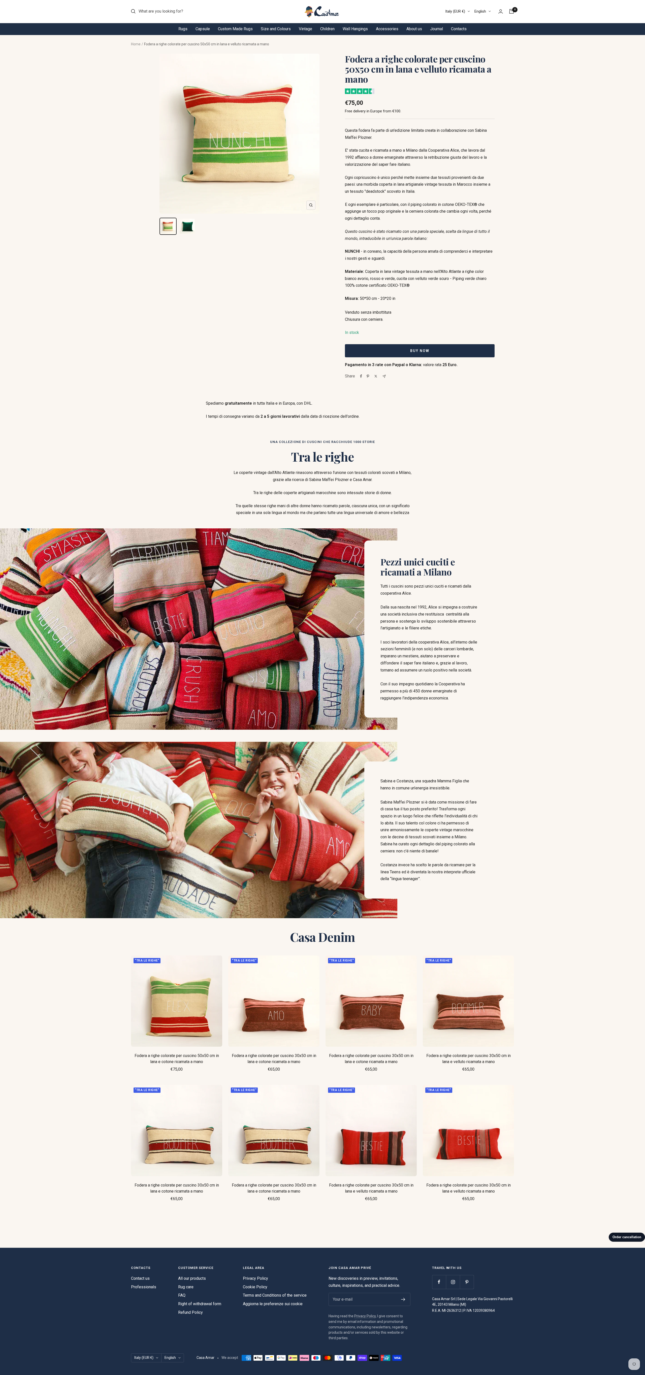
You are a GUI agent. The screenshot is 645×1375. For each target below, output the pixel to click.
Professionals (143, 1287)
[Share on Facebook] (361, 376)
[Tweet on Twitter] (376, 376)
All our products (192, 1278)
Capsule (203, 28)
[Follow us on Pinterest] (467, 1282)
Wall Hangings (355, 28)
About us (414, 28)
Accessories (387, 28)
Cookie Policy (255, 1287)
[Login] (500, 11)
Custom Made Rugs (235, 28)
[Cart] (511, 11)
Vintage (305, 28)
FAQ (181, 1295)
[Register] (403, 1299)
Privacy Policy (255, 1278)
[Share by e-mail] (384, 376)
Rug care (186, 1287)
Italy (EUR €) (455, 11)
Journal (436, 28)
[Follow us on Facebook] (439, 1282)
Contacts (459, 28)
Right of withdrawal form (199, 1303)
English (480, 11)
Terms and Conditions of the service (275, 1295)
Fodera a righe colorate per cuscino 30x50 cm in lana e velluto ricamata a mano (468, 1058)
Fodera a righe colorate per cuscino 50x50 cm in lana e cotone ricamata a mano (177, 1058)
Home (136, 44)
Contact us (140, 1278)
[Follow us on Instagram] (453, 1282)
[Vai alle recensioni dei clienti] (359, 91)
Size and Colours (276, 28)
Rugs (182, 28)
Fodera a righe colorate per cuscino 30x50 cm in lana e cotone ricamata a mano (274, 1058)
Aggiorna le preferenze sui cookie (273, 1303)
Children (327, 28)
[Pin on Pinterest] (368, 376)
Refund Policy (190, 1312)
